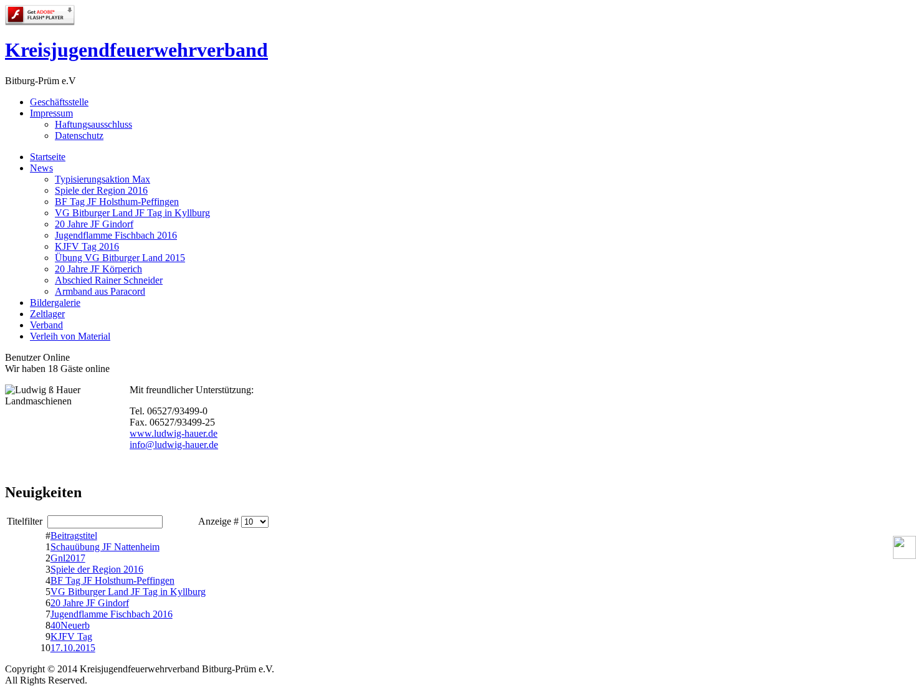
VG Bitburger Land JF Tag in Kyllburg (132, 212)
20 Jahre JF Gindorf (94, 224)
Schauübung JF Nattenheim (105, 546)
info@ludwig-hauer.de (174, 444)
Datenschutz (79, 135)
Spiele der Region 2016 (101, 190)
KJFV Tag (71, 636)
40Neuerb (70, 625)
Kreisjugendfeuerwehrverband (136, 50)
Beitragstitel (73, 535)
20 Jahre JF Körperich (98, 269)
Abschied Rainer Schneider (109, 280)
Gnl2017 (67, 558)
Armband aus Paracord (100, 291)
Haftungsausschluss (93, 124)
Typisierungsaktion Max (102, 179)
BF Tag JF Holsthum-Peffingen (117, 201)
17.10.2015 (72, 647)
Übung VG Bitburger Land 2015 (120, 257)
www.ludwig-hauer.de (173, 433)
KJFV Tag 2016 (87, 246)
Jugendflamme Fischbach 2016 (116, 235)
